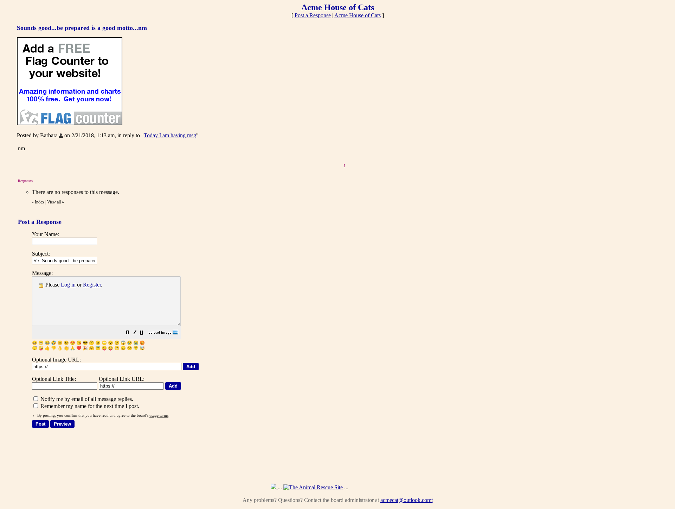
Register (92, 285)
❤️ (79, 348)
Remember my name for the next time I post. (89, 406)
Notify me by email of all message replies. (86, 399)
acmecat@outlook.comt (406, 500)
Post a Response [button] (313, 15)
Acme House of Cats (357, 15)
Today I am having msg (170, 135)
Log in (68, 285)
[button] (127, 333)
